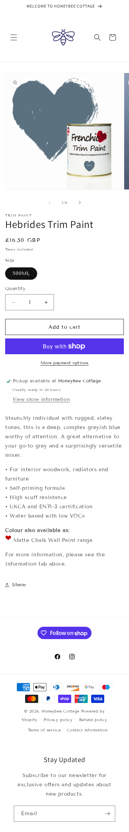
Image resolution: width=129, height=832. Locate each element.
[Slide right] (79, 202)
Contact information (87, 730)
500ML (21, 273)
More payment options (65, 362)
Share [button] (19, 585)
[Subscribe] (107, 814)
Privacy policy (58, 719)
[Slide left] (49, 202)
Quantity (15, 288)
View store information (41, 399)
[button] (13, 37)
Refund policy (93, 719)
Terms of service (44, 730)
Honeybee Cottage (60, 711)
